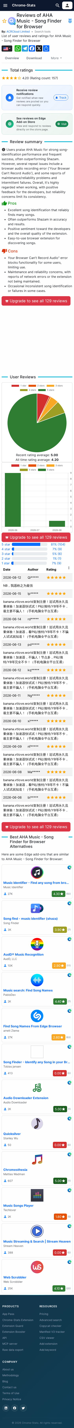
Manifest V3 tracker (52, 1331)
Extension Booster (13, 1331)
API (4, 1337)
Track (63, 97)
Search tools (43, 31)
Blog (5, 1381)
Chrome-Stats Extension (17, 1320)
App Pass (8, 1313)
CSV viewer (46, 1337)
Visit (64, 124)
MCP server (9, 1343)
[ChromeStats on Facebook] (14, 1408)
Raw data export (12, 1349)
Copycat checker (50, 1325)
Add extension (48, 1343)
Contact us (9, 1387)
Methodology (10, 1375)
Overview (12, 58)
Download (34, 58)
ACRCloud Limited (18, 31)
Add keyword (47, 1349)
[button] (5, 5)
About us (8, 1369)
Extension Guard (12, 1325)
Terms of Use (10, 1393)
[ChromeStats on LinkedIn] (5, 1408)
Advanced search (50, 1320)
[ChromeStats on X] (23, 1408)
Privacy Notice (11, 1399)
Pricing (43, 1313)
